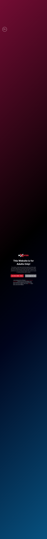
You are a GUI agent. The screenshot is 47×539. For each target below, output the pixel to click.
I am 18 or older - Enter (17, 275)
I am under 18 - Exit (30, 275)
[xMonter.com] (23, 255)
